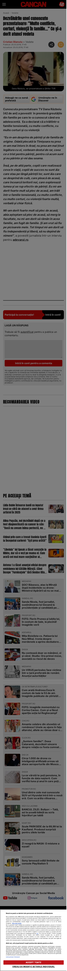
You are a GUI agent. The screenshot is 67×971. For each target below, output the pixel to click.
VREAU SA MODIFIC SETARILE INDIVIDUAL (33, 966)
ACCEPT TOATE (33, 962)
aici (37, 933)
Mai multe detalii (16, 923)
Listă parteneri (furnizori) (13, 957)
